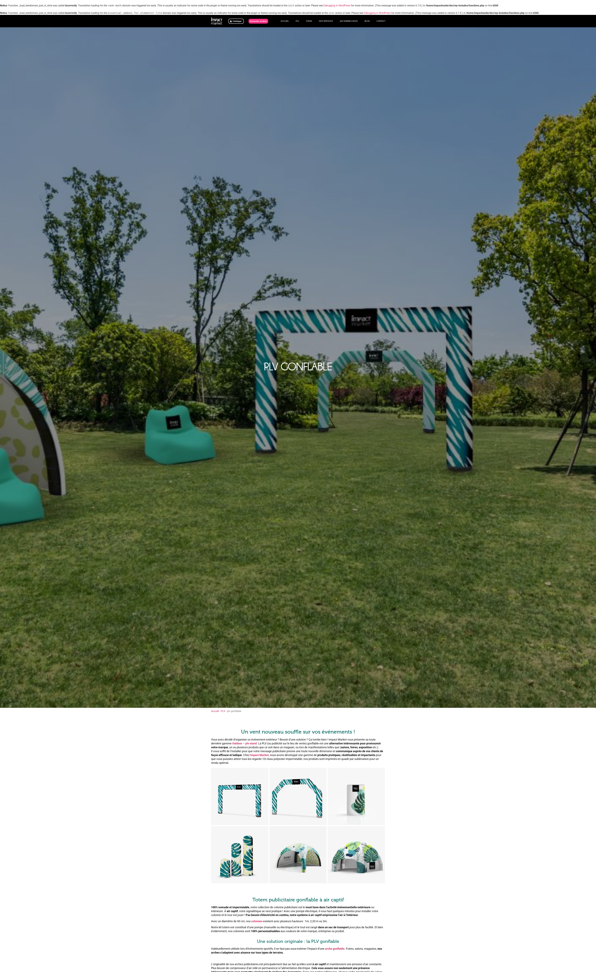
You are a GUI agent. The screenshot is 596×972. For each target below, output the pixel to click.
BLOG (367, 21)
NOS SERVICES (326, 21)
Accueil (215, 711)
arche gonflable (335, 948)
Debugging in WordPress (336, 5)
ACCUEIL (285, 21)
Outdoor (237, 743)
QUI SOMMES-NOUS (349, 21)
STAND (309, 21)
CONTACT (381, 21)
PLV (297, 21)
